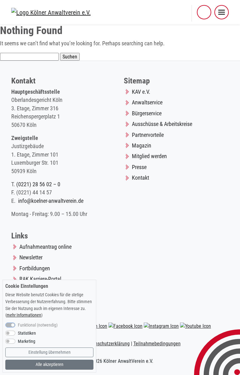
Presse (139, 167)
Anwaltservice (147, 102)
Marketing (26, 341)
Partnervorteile (148, 135)
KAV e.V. (141, 92)
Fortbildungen (34, 268)
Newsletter (30, 257)
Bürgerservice (147, 113)
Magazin (141, 145)
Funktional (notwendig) (38, 325)
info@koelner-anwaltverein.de (50, 201)
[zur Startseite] (51, 12)
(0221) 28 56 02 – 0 (38, 184)
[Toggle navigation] (221, 12)
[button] (204, 12)
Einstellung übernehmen (49, 352)
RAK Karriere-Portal (40, 279)
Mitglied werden (149, 156)
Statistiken (27, 333)
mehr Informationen (24, 315)
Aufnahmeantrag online (45, 247)
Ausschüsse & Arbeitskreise (162, 124)
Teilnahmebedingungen (157, 344)
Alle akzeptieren (49, 364)
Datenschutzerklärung (108, 344)
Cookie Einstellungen (26, 286)
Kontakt (140, 178)
